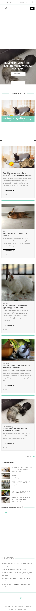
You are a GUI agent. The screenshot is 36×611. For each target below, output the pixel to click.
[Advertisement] (18, 30)
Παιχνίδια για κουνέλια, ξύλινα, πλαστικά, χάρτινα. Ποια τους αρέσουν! (23, 468)
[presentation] (14, 84)
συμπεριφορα (9, 426)
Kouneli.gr (13, 606)
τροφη (7, 363)
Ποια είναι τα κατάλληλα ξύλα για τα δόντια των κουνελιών (22, 491)
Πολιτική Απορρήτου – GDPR (18, 609)
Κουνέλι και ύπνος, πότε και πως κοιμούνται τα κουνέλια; (18, 66)
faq (18, 59)
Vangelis (28, 606)
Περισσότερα (17, 74)
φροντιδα (8, 171)
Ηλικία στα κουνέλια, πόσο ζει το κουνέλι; (14, 569)
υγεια (7, 303)
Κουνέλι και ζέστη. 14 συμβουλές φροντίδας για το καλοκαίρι (21, 481)
